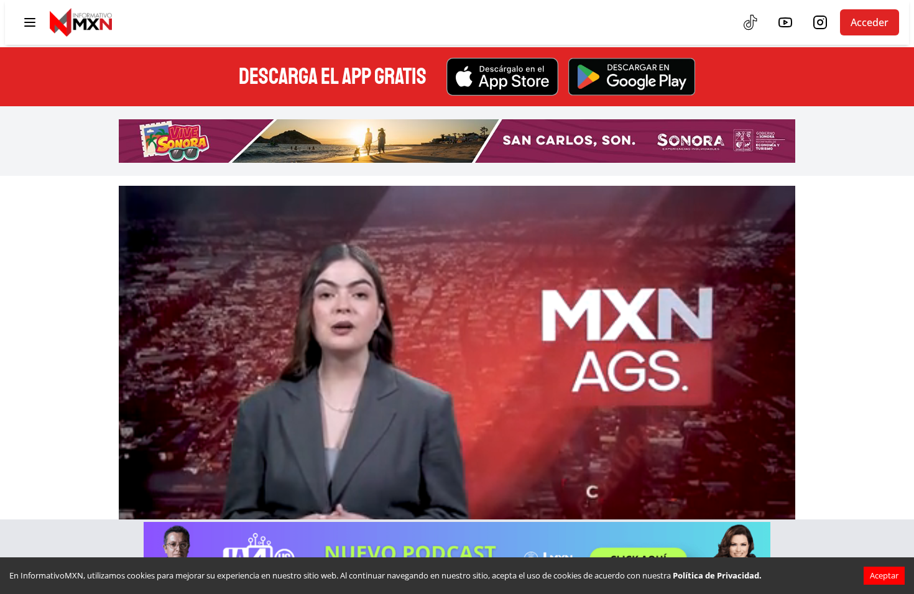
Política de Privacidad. (717, 575)
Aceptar (884, 575)
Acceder (870, 22)
